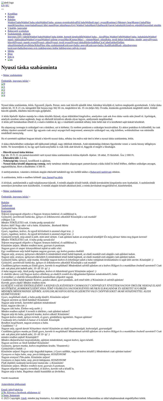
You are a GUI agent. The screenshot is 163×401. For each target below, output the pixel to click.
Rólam (11, 16)
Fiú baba (81, 22)
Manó (93, 25)
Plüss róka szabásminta (51, 45)
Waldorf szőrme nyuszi (53, 39)
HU (7, 5)
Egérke (113, 42)
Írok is (11, 56)
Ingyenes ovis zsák (33, 48)
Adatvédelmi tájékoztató (13, 384)
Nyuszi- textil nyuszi (61, 42)
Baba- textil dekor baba (117, 39)
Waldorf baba (14, 22)
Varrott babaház (116, 25)
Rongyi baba (138, 22)
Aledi (23, 398)
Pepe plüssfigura (62, 25)
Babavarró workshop (18, 31)
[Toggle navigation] (2, 9)
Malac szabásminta (12, 75)
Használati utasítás (152, 25)
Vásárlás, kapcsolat (17, 28)
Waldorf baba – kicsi (93, 36)
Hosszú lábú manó (44, 25)
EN (3, 5)
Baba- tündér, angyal (139, 39)
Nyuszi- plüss (44, 42)
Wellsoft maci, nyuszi (96, 22)
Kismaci (74, 39)
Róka (37, 45)
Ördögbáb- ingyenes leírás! (14, 81)
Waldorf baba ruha (30, 22)
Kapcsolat (6, 211)
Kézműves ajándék (133, 25)
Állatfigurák (102, 25)
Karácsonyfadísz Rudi (98, 45)
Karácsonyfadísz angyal (75, 45)
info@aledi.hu (12, 389)
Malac (31, 45)
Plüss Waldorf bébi (113, 36)
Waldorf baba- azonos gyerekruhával (58, 22)
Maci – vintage (85, 39)
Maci (67, 39)
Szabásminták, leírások (19, 33)
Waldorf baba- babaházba (135, 36)
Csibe (107, 42)
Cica (101, 42)
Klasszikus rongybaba (24, 25)
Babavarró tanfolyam (100, 172)
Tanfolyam (6, 205)
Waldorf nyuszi (34, 39)
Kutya (25, 45)
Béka (96, 42)
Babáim (11, 19)
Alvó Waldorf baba (80, 25)
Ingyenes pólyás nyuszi (74, 48)
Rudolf (112, 45)
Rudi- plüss (122, 45)
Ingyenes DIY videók (18, 36)
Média (11, 51)
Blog (10, 54)
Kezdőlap (12, 13)
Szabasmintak (8, 208)
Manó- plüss (99, 39)
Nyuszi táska (77, 42)
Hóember (17, 45)
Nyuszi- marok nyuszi (26, 42)
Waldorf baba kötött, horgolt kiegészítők (63, 36)
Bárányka (89, 42)
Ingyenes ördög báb (53, 48)
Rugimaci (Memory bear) (119, 22)
